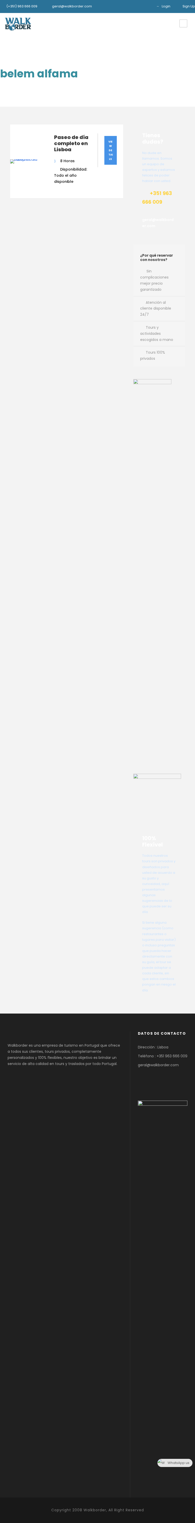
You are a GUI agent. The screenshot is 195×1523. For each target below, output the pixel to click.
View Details (110, 150)
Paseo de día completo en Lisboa (71, 143)
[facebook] (139, 6)
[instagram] (147, 6)
